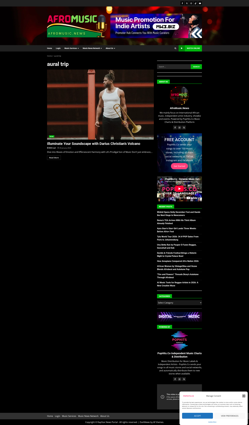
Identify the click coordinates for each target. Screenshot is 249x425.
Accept (197, 415)
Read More (54, 157)
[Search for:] (174, 66)
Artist (52, 136)
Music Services (70, 48)
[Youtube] (200, 3)
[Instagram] (191, 3)
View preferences (229, 415)
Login (58, 48)
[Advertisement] (156, 25)
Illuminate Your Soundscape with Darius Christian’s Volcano (100, 105)
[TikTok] (196, 3)
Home (49, 48)
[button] (244, 396)
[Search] (175, 48)
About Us (109, 48)
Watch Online (193, 48)
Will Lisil (52, 148)
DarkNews (145, 422)
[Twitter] (187, 3)
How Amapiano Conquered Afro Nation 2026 (178, 261)
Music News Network (91, 48)
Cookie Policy (212, 422)
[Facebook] (182, 3)
